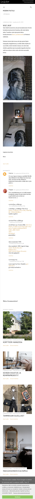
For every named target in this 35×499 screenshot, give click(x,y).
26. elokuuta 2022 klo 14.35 (16, 243)
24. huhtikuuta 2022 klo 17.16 (17, 206)
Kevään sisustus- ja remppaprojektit (12, 374)
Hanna (11, 173)
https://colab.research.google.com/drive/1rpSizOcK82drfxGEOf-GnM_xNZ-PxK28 (20, 228)
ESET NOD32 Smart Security (17, 251)
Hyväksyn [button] (17, 497)
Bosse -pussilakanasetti (17, 34)
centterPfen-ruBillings (16, 220)
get (27, 264)
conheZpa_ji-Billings (15, 204)
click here (29, 225)
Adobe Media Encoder (15, 248)
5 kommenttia (14, 474)
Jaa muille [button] (5, 163)
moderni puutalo (9, 11)
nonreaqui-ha (13, 260)
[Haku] (31, 7)
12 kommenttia (14, 345)
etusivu (7, 14)
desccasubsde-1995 (15, 242)
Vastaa (11, 185)
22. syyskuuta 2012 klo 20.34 (21, 173)
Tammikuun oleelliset (13, 416)
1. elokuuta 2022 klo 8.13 (15, 222)
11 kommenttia (14, 419)
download (12, 233)
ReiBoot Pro (12, 249)
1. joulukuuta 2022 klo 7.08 (16, 261)
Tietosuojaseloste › (29, 2)
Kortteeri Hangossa (12, 342)
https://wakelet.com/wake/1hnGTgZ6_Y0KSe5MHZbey (20, 211)
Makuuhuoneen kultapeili (15, 471)
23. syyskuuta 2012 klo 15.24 (21, 189)
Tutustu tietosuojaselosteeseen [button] (21, 493)
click (10, 231)
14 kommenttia (14, 378)
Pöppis (11, 190)
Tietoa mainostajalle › (28, 0)
